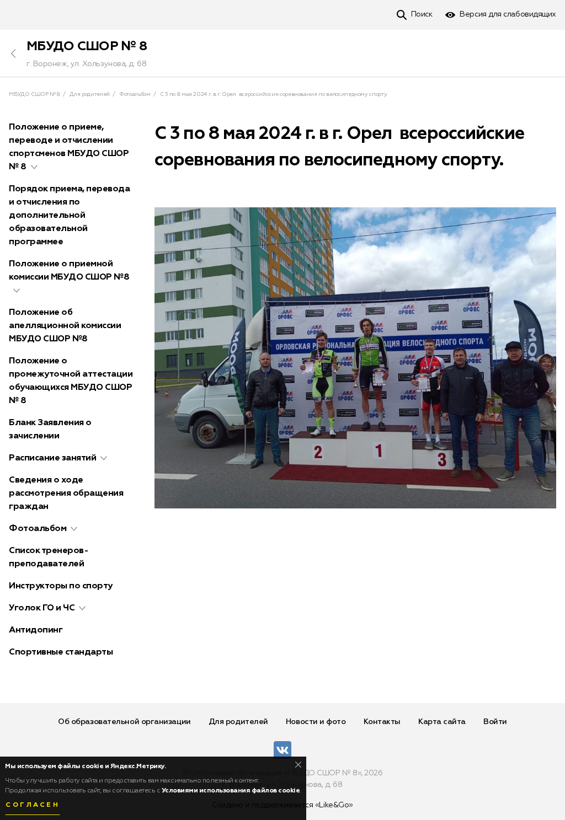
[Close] (298, 765)
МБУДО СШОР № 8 (86, 46)
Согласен (33, 805)
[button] (34, 167)
